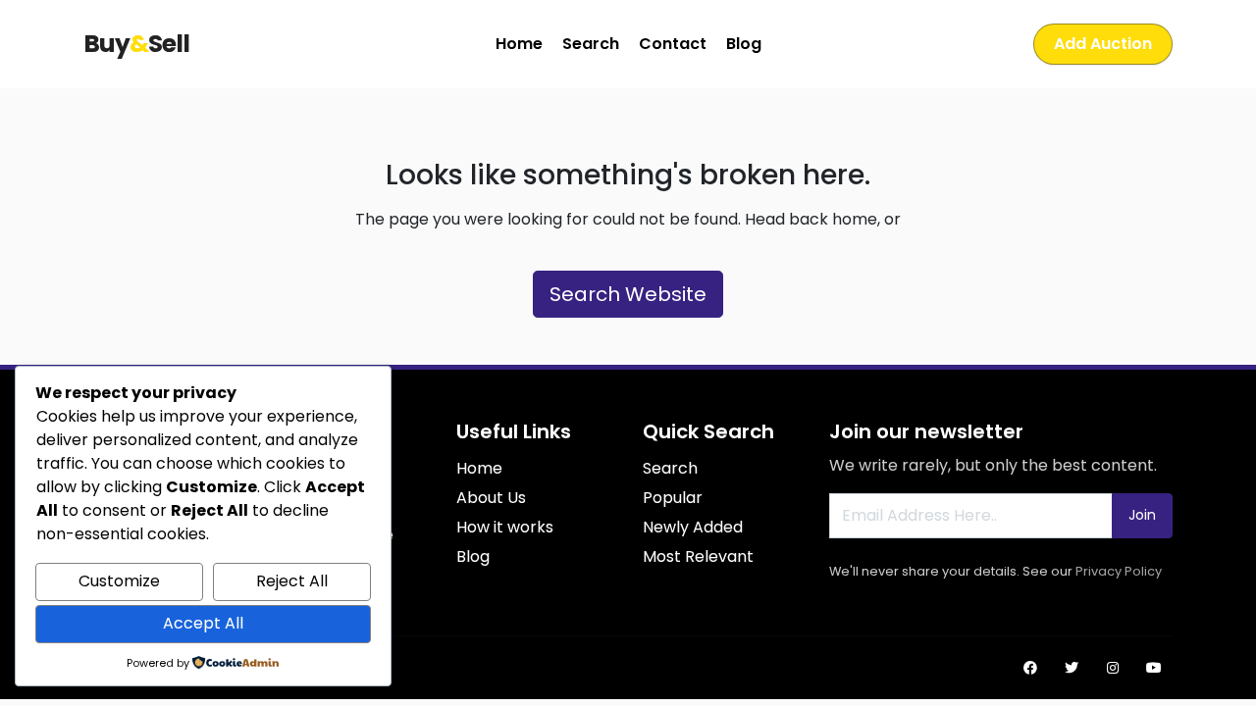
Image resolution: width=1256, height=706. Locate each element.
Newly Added (693, 527)
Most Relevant (698, 556)
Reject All (292, 581)
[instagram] (1112, 667)
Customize (119, 581)
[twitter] (1071, 667)
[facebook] (1030, 667)
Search (590, 43)
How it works (504, 527)
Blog (743, 43)
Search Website (628, 294)
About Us (491, 497)
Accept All (203, 623)
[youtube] (1154, 667)
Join (1142, 515)
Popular (673, 497)
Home (519, 43)
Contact (672, 43)
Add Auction (1103, 43)
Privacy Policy (1118, 571)
